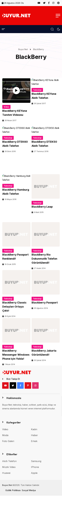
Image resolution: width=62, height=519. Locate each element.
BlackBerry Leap (42, 206)
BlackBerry (38, 49)
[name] (40, 3)
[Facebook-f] (20, 385)
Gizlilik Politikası (13, 490)
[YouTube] (5, 385)
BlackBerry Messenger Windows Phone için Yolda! (15, 354)
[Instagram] (35, 385)
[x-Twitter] (13, 385)
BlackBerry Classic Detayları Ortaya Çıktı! (14, 306)
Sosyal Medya (29, 490)
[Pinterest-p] (28, 385)
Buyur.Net (23, 49)
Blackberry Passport (45, 302)
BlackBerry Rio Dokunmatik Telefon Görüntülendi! (44, 258)
